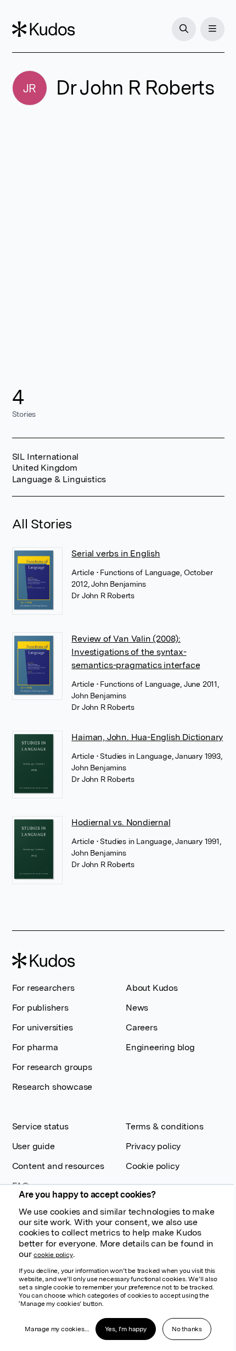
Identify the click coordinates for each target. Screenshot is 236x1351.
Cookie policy (152, 1166)
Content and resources (58, 1166)
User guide (33, 1146)
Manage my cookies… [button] (56, 1329)
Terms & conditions (164, 1126)
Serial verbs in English (115, 553)
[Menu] (212, 29)
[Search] (184, 29)
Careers (142, 1027)
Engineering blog (160, 1047)
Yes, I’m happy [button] (126, 1329)
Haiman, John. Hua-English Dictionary (147, 737)
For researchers (43, 988)
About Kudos (152, 988)
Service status (40, 1126)
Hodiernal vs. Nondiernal (120, 822)
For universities (42, 1027)
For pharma (35, 1047)
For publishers (40, 1007)
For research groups (52, 1067)
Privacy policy (153, 1146)
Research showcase (52, 1087)
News (137, 1007)
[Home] (43, 29)
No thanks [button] (187, 1329)
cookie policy (52, 1255)
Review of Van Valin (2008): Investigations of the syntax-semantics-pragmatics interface (135, 651)
